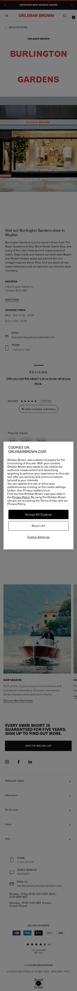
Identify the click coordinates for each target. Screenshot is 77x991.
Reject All (39, 526)
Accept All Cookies (38, 514)
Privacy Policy (21, 497)
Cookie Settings (38, 537)
